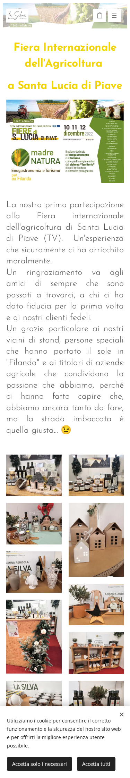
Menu (114, 15)
